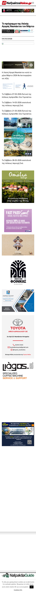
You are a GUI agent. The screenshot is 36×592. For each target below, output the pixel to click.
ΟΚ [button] (31, 587)
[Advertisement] (18, 404)
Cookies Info (18, 590)
